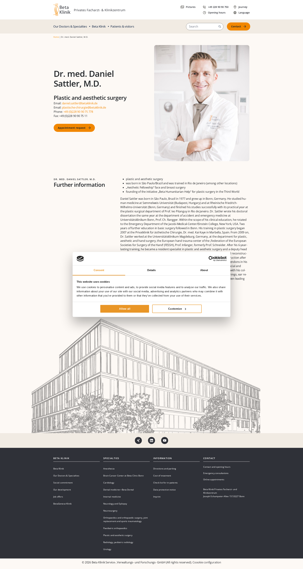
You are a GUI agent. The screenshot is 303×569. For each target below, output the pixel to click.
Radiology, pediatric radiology (118, 542)
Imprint (156, 496)
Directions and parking (164, 468)
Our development (62, 489)
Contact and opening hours (216, 466)
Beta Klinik (99, 26)
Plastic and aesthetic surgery (117, 535)
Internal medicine (112, 496)
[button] (220, 26)
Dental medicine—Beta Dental (118, 489)
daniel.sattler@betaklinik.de (79, 103)
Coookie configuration (207, 562)
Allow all (124, 308)
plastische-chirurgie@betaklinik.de (84, 107)
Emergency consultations (216, 473)
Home (56, 37)
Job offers (58, 496)
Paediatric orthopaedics (115, 528)
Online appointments (213, 479)
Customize (175, 308)
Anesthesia (109, 468)
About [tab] (204, 270)
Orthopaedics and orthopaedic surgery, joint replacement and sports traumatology (125, 519)
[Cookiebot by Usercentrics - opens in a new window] (211, 258)
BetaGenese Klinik (62, 503)
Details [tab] (151, 270)
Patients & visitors (122, 26)
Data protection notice (164, 489)
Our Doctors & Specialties (70, 26)
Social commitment (63, 482)
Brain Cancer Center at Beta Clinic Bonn (123, 475)
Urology (107, 549)
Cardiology (108, 482)
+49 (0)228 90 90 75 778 (78, 112)
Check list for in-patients (165, 482)
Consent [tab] (99, 270)
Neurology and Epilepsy (115, 503)
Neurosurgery (110, 510)
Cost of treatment (162, 475)
